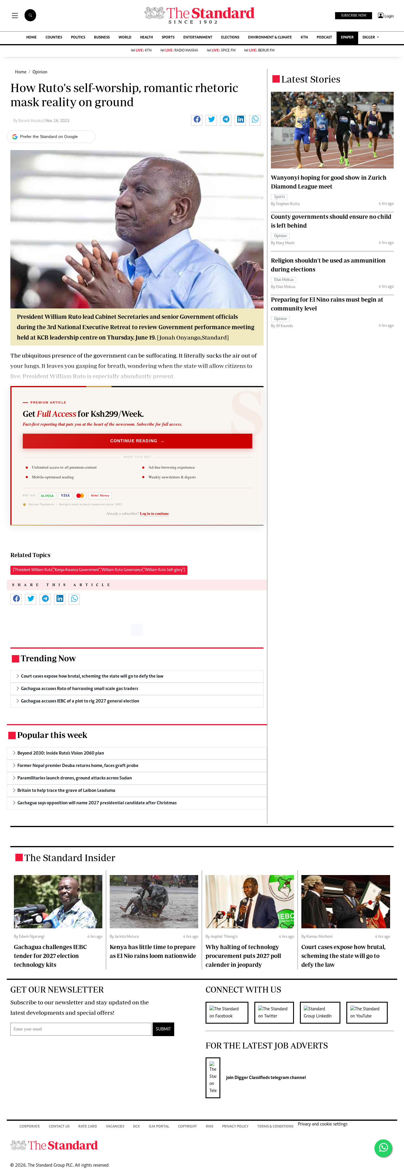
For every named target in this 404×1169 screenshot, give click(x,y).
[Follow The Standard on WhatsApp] (383, 1148)
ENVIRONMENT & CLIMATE (270, 38)
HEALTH (146, 38)
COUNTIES (54, 38)
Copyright (187, 1127)
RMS (209, 1127)
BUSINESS (102, 38)
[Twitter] (277, 1013)
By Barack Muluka (28, 121)
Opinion (40, 72)
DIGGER (369, 38)
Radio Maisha (181, 51)
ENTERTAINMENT (197, 38)
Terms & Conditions (275, 1127)
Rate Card (87, 1127)
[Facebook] (230, 1013)
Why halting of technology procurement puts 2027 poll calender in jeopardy (243, 955)
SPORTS (168, 38)
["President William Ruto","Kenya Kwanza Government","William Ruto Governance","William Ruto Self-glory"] (99, 570)
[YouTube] (370, 1013)
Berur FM (261, 51)
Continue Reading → (137, 441)
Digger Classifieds (252, 1077)
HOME (31, 38)
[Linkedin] (323, 1013)
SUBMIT (163, 1029)
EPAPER (347, 38)
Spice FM (223, 51)
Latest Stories (310, 79)
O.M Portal (159, 1127)
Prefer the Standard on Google (49, 136)
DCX (136, 1127)
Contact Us (59, 1127)
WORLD (125, 38)
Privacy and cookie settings (323, 1124)
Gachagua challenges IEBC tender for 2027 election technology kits (50, 955)
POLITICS (78, 38)
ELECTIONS (230, 38)
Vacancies (115, 1127)
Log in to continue (154, 513)
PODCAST (324, 38)
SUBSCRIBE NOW (353, 15)
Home (20, 72)
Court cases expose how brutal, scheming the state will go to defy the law (343, 955)
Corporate (30, 1127)
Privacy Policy (235, 1127)
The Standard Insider (69, 857)
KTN (304, 38)
